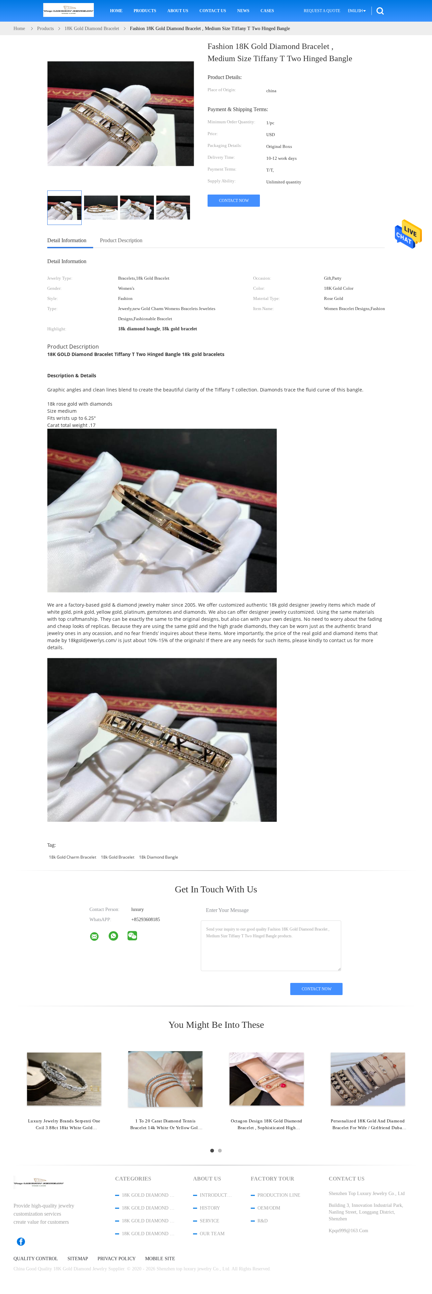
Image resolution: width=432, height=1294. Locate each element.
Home (116, 10)
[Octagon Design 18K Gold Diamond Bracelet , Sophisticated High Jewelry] (267, 1078)
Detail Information (66, 240)
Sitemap (78, 1259)
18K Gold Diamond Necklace (148, 1220)
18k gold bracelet (117, 857)
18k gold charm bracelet (72, 857)
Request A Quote (322, 10)
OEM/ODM (269, 1208)
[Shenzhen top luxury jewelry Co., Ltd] (98, 938)
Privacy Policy (117, 1259)
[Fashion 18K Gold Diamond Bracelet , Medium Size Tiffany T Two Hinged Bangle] (64, 208)
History (210, 1208)
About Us (177, 10)
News (243, 10)
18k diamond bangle (158, 857)
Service (209, 1220)
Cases (267, 10)
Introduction (216, 1195)
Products (145, 10)
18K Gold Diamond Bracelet (148, 1208)
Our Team (212, 1233)
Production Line (279, 1195)
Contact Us (212, 10)
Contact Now (234, 200)
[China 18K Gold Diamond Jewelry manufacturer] (68, 11)
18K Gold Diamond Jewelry (148, 1195)
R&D (263, 1220)
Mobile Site (160, 1259)
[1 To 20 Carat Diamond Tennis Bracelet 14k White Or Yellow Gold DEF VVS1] (165, 1078)
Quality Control (36, 1259)
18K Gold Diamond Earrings (148, 1233)
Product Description (121, 240)
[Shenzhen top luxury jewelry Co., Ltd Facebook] (24, 1242)
